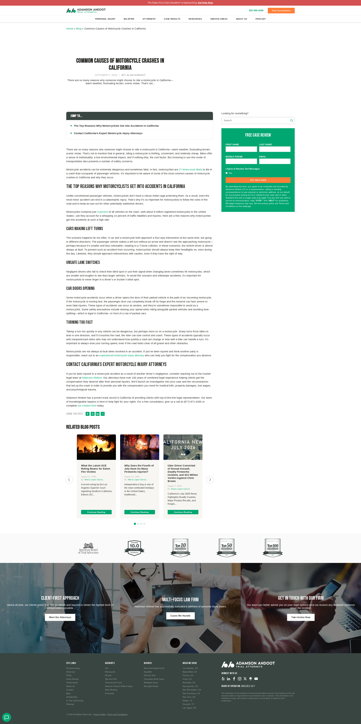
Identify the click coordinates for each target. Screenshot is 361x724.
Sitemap (70, 704)
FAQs (68, 675)
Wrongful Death (151, 686)
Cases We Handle (180, 616)
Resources (195, 19)
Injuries (148, 663)
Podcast (261, 19)
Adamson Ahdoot (92, 377)
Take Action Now (300, 617)
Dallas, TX (187, 700)
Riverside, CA (189, 682)
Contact (69, 690)
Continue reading (96, 512)
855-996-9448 (256, 10)
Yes (230, 173)
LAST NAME (266, 144)
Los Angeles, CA (190, 668)
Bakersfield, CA (190, 672)
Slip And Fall (110, 679)
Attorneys (149, 19)
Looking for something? (235, 113)
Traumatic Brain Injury (154, 679)
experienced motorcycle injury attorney (121, 355)
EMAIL (263, 157)
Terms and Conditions (117, 714)
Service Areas (218, 19)
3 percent (102, 211)
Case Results (172, 19)
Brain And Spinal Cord (154, 668)
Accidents (110, 663)
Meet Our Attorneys (60, 617)
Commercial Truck (113, 682)
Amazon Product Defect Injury (119, 686)
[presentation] (69, 480)
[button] (135, 524)
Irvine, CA (187, 679)
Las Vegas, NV (189, 708)
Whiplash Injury (151, 682)
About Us (241, 19)
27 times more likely (190, 169)
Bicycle (108, 675)
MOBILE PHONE (234, 157)
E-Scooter (109, 693)
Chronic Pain (150, 675)
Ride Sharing (111, 690)
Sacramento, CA (190, 686)
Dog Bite (148, 672)
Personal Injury (105, 19)
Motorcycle (110, 672)
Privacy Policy (99, 714)
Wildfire (129, 19)
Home (69, 28)
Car (106, 668)
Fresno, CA (188, 675)
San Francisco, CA (191, 693)
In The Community (74, 700)
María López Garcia (94, 479)
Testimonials (72, 682)
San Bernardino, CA (192, 690)
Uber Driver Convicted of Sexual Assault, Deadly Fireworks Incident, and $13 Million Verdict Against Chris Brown (183, 473)
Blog (78, 28)
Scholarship (71, 697)
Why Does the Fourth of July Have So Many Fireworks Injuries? (139, 468)
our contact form (87, 405)
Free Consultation (281, 10)
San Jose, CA (189, 697)
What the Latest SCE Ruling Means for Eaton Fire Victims (95, 468)
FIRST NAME (233, 144)
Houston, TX (188, 704)
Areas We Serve (190, 663)
